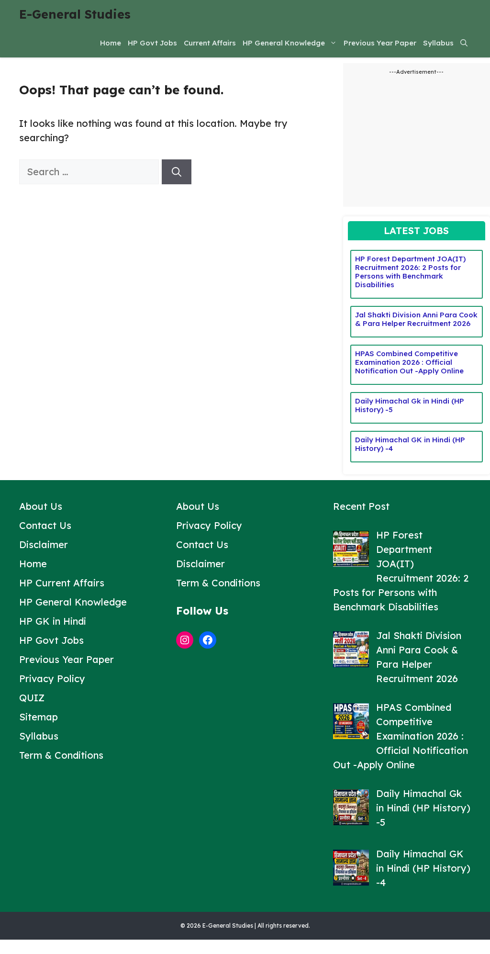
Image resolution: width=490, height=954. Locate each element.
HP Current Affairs (61, 583)
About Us (40, 506)
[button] (464, 43)
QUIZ (32, 698)
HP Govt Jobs (152, 42)
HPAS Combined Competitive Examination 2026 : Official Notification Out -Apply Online (409, 362)
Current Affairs (210, 42)
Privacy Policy (52, 679)
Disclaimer (43, 544)
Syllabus (438, 42)
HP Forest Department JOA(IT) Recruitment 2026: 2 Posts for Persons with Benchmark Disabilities (410, 271)
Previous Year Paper (380, 42)
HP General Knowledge (284, 42)
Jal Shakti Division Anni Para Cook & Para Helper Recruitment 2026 (416, 319)
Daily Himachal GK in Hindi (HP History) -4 (410, 444)
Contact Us (45, 525)
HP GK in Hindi (52, 621)
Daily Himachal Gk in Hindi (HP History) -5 (409, 405)
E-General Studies (75, 14)
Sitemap (38, 717)
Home (110, 42)
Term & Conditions (61, 755)
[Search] (176, 171)
